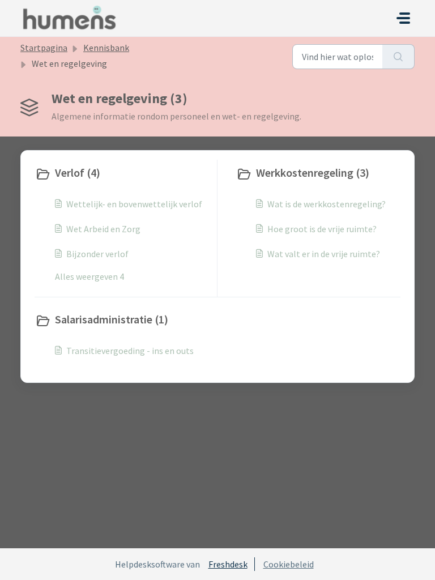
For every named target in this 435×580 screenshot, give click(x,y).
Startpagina (43, 47)
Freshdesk (228, 564)
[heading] (123, 174)
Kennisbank (106, 47)
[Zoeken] (398, 56)
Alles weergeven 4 (89, 276)
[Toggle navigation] (403, 18)
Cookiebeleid (288, 564)
